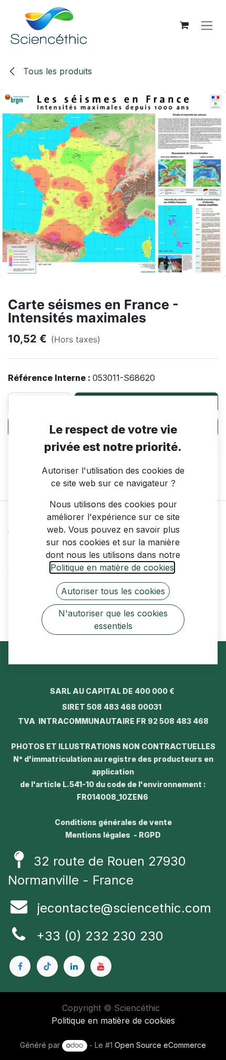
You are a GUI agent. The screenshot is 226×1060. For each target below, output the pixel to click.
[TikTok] (47, 966)
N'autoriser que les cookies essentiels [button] (113, 619)
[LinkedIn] (74, 966)
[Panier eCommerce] (184, 25)
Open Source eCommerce (160, 1045)
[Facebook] (19, 966)
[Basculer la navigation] (207, 25)
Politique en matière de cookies (113, 1020)
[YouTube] (100, 966)
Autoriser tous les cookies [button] (113, 591)
